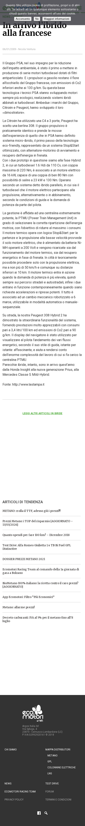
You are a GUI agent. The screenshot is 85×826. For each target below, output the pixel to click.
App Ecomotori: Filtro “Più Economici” (28, 597)
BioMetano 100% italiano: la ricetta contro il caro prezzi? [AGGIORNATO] (40, 584)
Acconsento (23, 18)
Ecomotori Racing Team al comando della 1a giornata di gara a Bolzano (40, 571)
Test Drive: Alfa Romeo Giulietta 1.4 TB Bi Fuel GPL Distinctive (36, 547)
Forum (49, 791)
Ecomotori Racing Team (20, 791)
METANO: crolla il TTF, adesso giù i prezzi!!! (31, 511)
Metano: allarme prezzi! (18, 607)
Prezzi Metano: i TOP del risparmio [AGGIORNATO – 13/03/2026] (37, 522)
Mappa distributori (57, 749)
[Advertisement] (33, 463)
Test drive (52, 783)
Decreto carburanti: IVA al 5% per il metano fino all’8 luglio (37, 619)
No (37, 18)
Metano (52, 755)
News (8, 783)
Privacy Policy (14, 799)
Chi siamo (11, 749)
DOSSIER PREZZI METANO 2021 (23, 559)
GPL (49, 761)
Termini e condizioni (58, 799)
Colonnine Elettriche (61, 767)
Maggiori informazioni (56, 18)
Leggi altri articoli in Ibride (42, 413)
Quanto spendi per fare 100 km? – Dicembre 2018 (36, 535)
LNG (49, 773)
